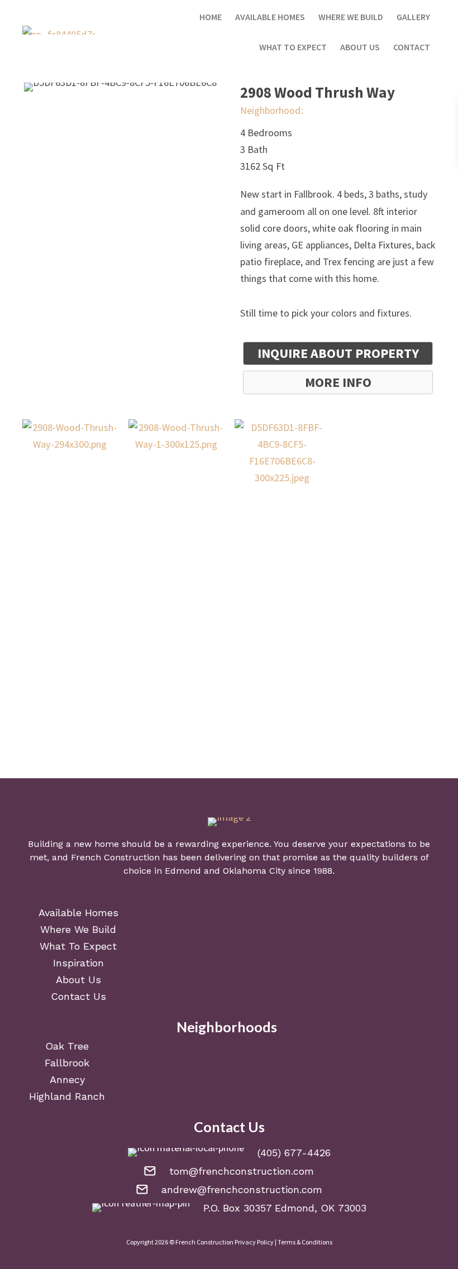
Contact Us (78, 996)
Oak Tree (67, 1046)
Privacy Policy (254, 1242)
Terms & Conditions (305, 1242)
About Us (78, 979)
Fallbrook (67, 1063)
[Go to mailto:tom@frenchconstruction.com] (229, 1170)
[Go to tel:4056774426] (229, 1151)
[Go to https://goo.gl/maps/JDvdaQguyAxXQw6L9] (229, 1207)
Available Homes (78, 912)
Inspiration (78, 963)
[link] (210, 15)
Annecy (67, 1079)
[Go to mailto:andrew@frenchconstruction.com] (229, 1188)
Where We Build (78, 929)
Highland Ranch (67, 1096)
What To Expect (78, 946)
